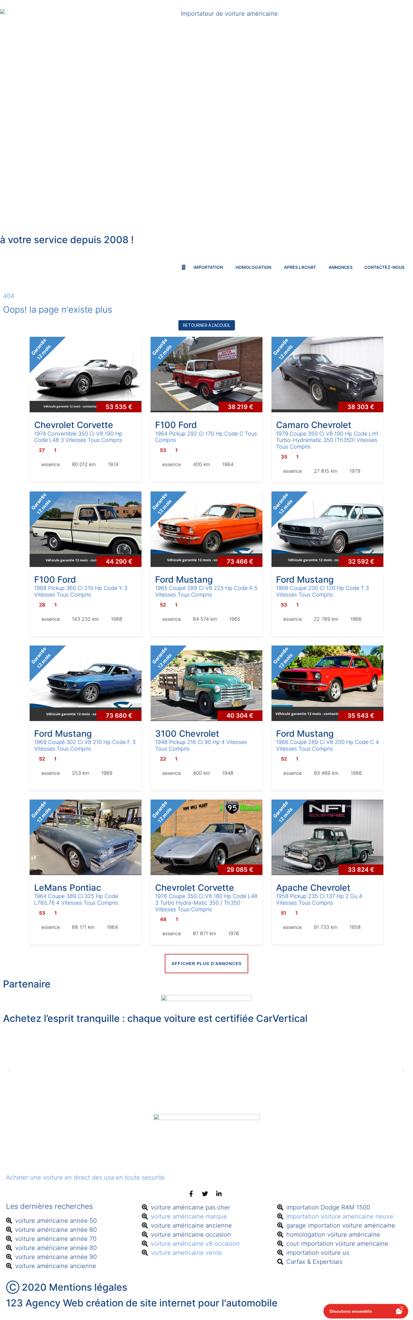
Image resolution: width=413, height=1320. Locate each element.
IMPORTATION (208, 267)
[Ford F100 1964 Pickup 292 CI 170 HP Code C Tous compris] (206, 374)
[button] (10, 1070)
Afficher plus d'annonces (206, 963)
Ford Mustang (184, 579)
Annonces (341, 267)
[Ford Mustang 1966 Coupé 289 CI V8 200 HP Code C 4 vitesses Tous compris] (327, 683)
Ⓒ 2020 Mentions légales (66, 1287)
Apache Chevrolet (313, 887)
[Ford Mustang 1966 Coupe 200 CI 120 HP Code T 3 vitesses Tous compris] (327, 529)
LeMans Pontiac (67, 887)
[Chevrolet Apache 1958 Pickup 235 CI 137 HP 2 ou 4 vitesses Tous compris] (327, 837)
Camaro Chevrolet (313, 425)
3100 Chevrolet (187, 733)
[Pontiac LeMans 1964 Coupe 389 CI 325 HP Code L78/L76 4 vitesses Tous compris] (85, 837)
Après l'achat (300, 267)
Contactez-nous (384, 267)
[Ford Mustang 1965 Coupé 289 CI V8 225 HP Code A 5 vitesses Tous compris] (206, 529)
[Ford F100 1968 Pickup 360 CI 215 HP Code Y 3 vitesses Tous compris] (85, 529)
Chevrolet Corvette (73, 425)
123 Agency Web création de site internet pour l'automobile (142, 1303)
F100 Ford (176, 425)
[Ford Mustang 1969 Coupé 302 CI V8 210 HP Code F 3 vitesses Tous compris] (85, 683)
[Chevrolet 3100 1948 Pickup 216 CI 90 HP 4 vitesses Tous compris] (206, 683)
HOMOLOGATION (254, 267)
